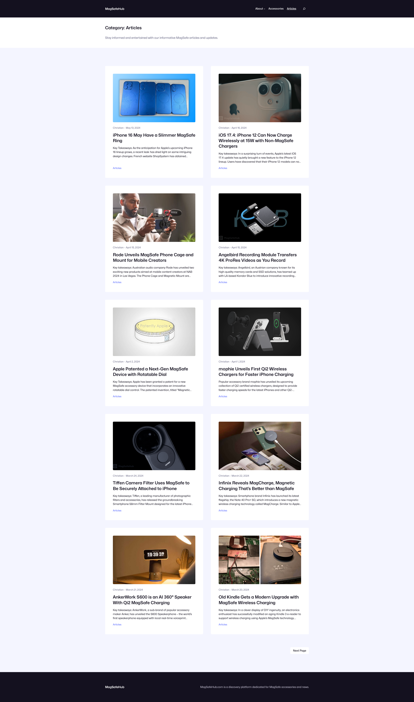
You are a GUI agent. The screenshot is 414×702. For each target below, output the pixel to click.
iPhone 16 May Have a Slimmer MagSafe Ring (154, 138)
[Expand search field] (304, 8)
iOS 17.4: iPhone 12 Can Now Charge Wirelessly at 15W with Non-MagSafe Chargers (256, 141)
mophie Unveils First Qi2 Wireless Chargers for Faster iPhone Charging (256, 371)
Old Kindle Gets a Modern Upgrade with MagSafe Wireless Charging (259, 599)
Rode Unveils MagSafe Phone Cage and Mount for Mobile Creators (153, 257)
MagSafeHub (114, 9)
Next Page (299, 650)
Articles (117, 168)
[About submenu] (264, 9)
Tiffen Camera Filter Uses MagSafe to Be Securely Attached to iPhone (151, 485)
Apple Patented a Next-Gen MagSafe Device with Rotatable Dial (150, 371)
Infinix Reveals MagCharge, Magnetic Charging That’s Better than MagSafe (257, 485)
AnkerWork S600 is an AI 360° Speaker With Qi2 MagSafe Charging (152, 599)
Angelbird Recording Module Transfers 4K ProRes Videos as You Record (258, 257)
